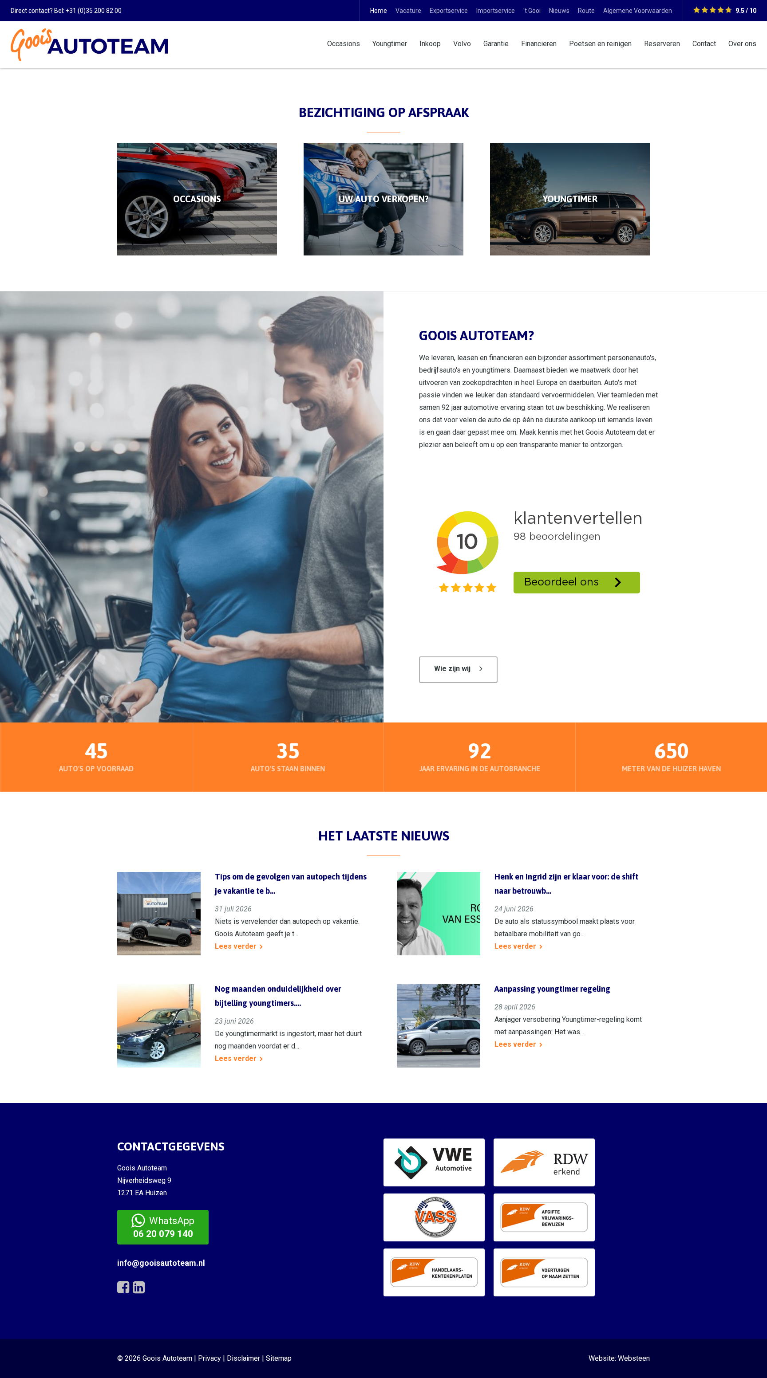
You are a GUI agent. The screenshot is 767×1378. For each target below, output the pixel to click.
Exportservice (449, 10)
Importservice (495, 10)
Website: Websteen (619, 1358)
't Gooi (532, 10)
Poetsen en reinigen (600, 43)
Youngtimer (389, 43)
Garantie (496, 43)
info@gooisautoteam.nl (161, 1263)
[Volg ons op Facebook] (123, 1287)
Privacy (209, 1358)
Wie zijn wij (452, 668)
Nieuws (559, 10)
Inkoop (430, 43)
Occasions (343, 43)
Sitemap (279, 1358)
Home (378, 10)
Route (586, 10)
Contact (704, 43)
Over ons (742, 43)
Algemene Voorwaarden (637, 10)
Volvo (462, 43)
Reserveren (662, 43)
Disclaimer (243, 1358)
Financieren (539, 43)
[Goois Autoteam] (89, 44)
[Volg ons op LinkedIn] (139, 1287)
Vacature (408, 10)
